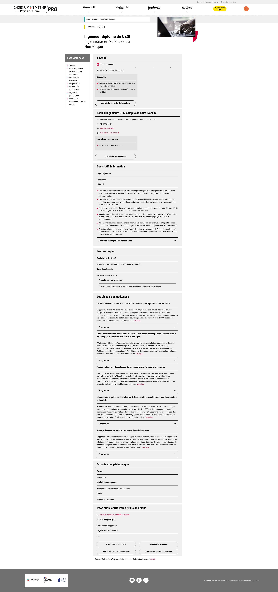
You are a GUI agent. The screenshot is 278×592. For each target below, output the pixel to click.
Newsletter (200, 2)
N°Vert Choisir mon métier (116, 544)
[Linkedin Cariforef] (146, 581)
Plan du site (223, 580)
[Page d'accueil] (35, 12)
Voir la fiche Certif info (158, 544)
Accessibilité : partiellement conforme (225, 2)
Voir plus (137, 321)
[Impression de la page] (103, 27)
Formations (95, 19)
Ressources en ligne (220, 9)
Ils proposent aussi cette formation (158, 552)
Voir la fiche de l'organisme (115, 157)
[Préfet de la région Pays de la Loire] (48, 582)
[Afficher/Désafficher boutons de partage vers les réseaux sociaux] (99, 27)
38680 (152, 559)
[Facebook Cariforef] (139, 581)
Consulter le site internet (109, 133)
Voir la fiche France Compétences (116, 552)
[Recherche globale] (246, 8)
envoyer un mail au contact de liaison (114, 515)
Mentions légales (210, 580)
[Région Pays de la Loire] (61, 582)
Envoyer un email (106, 128)
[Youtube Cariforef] (132, 581)
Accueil (88, 19)
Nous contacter (208, 2)
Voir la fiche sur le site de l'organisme (115, 103)
